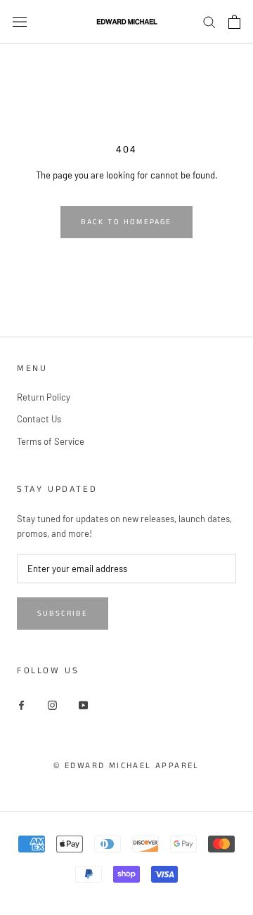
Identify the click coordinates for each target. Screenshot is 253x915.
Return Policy (43, 397)
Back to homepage (126, 222)
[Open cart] (234, 22)
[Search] (209, 21)
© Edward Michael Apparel (126, 766)
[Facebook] (21, 704)
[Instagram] (52, 704)
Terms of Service (50, 441)
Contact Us (39, 418)
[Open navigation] (20, 21)
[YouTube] (83, 704)
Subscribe (62, 613)
